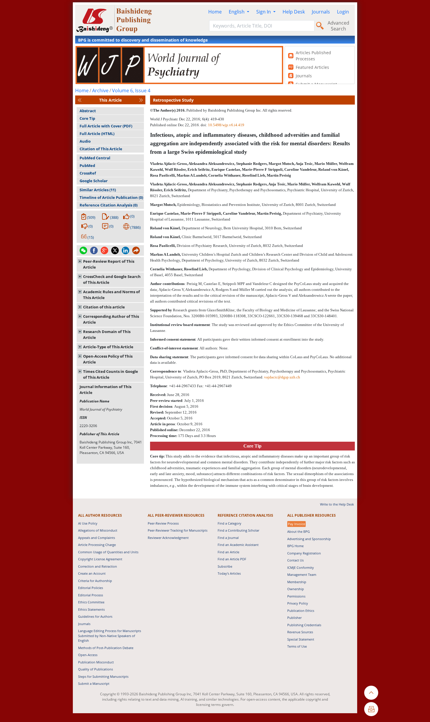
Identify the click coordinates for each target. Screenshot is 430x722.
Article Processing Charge (97, 544)
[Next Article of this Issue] (141, 100)
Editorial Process (90, 595)
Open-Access (87, 655)
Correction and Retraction (97, 566)
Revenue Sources (300, 632)
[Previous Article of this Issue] (80, 100)
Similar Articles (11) (98, 189)
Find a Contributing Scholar (238, 530)
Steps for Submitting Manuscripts (103, 676)
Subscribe (225, 566)
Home (215, 11)
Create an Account (92, 573)
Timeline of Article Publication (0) (111, 197)
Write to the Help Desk (337, 504)
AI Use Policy (87, 523)
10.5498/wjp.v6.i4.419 (226, 125)
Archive (100, 90)
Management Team (301, 574)
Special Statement (300, 639)
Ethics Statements (91, 609)
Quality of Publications (95, 669)
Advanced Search (338, 26)
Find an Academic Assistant (238, 544)
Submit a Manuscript (93, 683)
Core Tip (87, 118)
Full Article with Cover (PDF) (106, 126)
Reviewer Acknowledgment (168, 537)
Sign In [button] (264, 11)
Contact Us (295, 560)
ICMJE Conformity (300, 567)
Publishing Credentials (304, 625)
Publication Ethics (300, 610)
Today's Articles (229, 573)
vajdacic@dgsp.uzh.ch (282, 377)
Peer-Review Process (163, 523)
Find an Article (228, 552)
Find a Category (229, 523)
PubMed (87, 165)
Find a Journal (228, 537)
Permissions (296, 596)
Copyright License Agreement (100, 559)
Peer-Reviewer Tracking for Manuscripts (177, 530)
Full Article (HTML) (97, 133)
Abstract (88, 110)
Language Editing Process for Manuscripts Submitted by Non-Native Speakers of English (109, 636)
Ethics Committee (91, 602)
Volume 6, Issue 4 (131, 90)
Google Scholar (94, 180)
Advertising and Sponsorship (309, 539)
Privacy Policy (297, 603)
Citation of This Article (101, 148)
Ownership (295, 589)
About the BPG (298, 531)
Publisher (294, 617)
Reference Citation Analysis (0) (108, 205)
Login (343, 11)
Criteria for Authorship (95, 580)
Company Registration (304, 553)
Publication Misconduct (96, 662)
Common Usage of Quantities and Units (108, 552)
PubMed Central (95, 158)
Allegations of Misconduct (97, 530)
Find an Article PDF (232, 559)
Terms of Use (297, 646)
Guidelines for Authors (95, 616)
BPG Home (295, 546)
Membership (296, 582)
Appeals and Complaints (96, 537)
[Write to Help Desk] (371, 709)
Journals (321, 11)
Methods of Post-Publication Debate (105, 648)
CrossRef (88, 173)
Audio (85, 141)
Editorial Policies (90, 588)
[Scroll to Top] (371, 693)
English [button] (237, 11)
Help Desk (294, 11)
